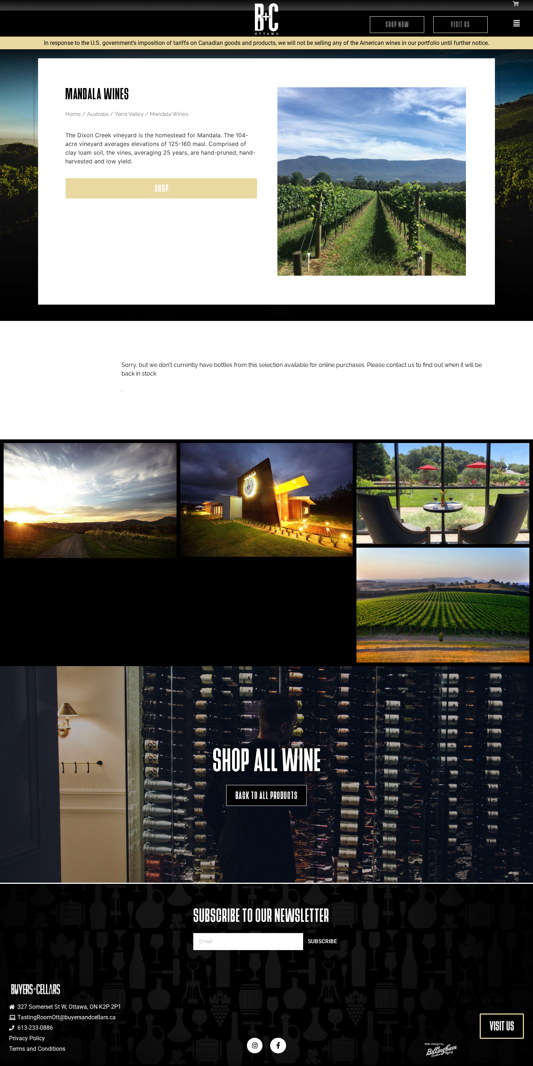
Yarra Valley (129, 114)
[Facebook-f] (278, 1045)
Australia (97, 114)
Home (73, 114)
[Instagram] (255, 1045)
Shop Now (397, 24)
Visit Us (460, 24)
